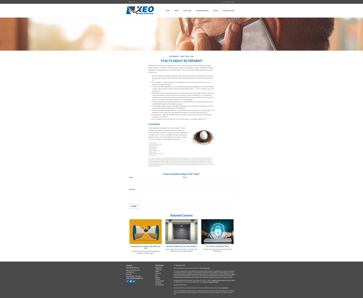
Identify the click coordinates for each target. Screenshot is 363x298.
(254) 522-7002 (229, 2)
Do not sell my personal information (210, 282)
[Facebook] (134, 2)
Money (157, 277)
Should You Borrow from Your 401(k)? (181, 246)
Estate (157, 271)
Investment (158, 270)
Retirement (158, 268)
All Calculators (159, 285)
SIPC (226, 288)
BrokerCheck (207, 268)
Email (185, 177)
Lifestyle (157, 279)
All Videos (158, 283)
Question (132, 189)
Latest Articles (159, 281)
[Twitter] (129, 2)
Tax (156, 275)
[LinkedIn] (132, 2)
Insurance (158, 273)
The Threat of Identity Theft (217, 246)
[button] (176, 11)
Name (131, 177)
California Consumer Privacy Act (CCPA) (221, 280)
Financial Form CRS (180, 265)
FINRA (223, 288)
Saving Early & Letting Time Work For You (146, 247)
